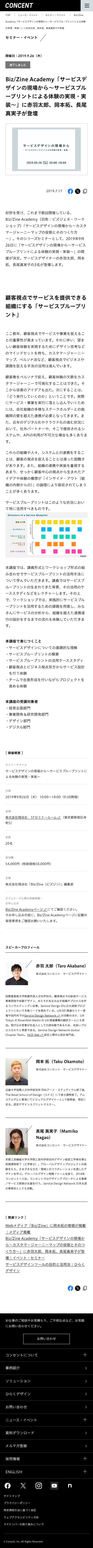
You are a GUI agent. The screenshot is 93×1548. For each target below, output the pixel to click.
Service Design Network (40, 1015)
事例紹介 (12, 1368)
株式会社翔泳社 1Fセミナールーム (31, 817)
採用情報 (12, 1459)
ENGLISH (13, 1472)
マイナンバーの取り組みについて (24, 1524)
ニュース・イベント (28, 15)
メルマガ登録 (16, 1446)
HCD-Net (33, 1034)
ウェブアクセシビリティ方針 (21, 1517)
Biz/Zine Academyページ (24, 909)
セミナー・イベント (55, 15)
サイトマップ (12, 1496)
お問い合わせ (46, 1338)
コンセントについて (21, 1355)
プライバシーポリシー (17, 1503)
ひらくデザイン (18, 1394)
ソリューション (18, 1381)
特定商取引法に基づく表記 (20, 1510)
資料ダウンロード (19, 1433)
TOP (7, 15)
